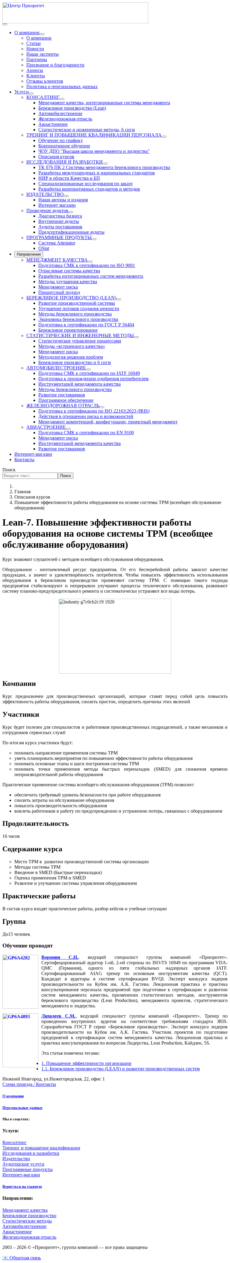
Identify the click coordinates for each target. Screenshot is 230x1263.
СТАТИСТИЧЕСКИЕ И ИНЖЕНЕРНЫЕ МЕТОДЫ (80, 335)
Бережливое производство (29, 1215)
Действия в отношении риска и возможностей (85, 416)
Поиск (9, 469)
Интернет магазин (57, 205)
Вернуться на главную (22, 1186)
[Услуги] (31, 93)
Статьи (33, 43)
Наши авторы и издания (63, 199)
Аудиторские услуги (23, 1164)
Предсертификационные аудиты (71, 232)
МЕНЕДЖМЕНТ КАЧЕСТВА (57, 259)
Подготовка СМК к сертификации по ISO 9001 (86, 265)
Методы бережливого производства (75, 313)
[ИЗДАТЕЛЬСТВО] (66, 196)
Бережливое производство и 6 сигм (74, 362)
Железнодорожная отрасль (65, 118)
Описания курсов (56, 156)
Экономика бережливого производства (78, 319)
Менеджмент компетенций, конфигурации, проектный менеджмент (108, 421)
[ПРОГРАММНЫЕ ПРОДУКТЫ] (94, 239)
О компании (27, 32)
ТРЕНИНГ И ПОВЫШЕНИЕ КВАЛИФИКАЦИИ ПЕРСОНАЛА (94, 135)
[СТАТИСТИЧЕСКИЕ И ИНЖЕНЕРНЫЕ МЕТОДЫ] (136, 337)
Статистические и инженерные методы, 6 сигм (86, 129)
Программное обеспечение (65, 400)
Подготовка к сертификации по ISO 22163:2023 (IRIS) (93, 411)
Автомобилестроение (60, 113)
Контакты (24, 459)
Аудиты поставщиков (60, 226)
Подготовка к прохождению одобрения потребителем (93, 378)
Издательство (16, 1158)
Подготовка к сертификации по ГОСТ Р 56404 (86, 324)
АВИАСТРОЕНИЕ (46, 427)
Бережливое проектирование (68, 330)
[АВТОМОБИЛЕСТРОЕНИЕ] (88, 369)
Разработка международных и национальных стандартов (96, 172)
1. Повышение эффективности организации (86, 1063)
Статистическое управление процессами (79, 340)
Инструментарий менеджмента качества (79, 384)
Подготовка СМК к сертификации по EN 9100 (86, 432)
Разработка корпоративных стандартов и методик (89, 188)
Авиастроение (53, 124)
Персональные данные (22, 1107)
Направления (29, 254)
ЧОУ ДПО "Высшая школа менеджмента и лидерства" (94, 151)
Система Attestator (56, 242)
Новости (35, 48)
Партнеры (36, 59)
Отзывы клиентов (44, 81)
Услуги (21, 91)
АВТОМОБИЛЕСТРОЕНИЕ (56, 367)
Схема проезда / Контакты (29, 1084)
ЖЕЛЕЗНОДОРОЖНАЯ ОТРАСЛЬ (62, 405)
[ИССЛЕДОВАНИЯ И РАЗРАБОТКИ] (105, 164)
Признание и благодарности (55, 64)
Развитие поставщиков (61, 394)
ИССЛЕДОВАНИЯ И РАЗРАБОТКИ (64, 162)
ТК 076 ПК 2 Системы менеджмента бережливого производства (104, 167)
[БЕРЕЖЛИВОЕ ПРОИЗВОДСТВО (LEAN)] (118, 299)
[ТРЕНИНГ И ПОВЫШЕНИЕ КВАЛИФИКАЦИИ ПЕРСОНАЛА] (164, 137)
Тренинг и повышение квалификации (41, 1147)
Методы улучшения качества (67, 281)
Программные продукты (27, 1169)
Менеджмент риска (58, 286)
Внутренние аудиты (58, 221)
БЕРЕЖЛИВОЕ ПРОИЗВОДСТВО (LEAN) (71, 297)
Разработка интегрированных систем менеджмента (90, 276)
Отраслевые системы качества (69, 270)
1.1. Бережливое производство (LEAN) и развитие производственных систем (120, 1068)
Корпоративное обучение (64, 145)
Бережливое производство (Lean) (72, 108)
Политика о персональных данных (62, 86)
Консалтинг (14, 1142)
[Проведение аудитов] (70, 212)
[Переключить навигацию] (4, 24)
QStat (43, 248)
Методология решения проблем (70, 357)
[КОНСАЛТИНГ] (62, 99)
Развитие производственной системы (76, 303)
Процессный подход (59, 292)
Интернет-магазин (33, 454)
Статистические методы (27, 1220)
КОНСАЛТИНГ (43, 97)
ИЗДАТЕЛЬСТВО (45, 194)
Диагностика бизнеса (60, 215)
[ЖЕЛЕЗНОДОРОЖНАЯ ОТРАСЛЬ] (101, 407)
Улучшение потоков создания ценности (78, 308)
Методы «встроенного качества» (71, 346)
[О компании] (42, 34)
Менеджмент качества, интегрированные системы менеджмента (104, 102)
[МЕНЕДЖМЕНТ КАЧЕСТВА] (90, 261)
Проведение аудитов (47, 210)
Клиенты (35, 75)
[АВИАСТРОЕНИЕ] (68, 429)
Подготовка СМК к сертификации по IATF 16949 (89, 373)
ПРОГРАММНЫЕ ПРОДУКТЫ (59, 237)
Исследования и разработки (30, 1153)
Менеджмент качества (25, 1210)
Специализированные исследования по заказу (85, 183)
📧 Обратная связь (21, 1257)
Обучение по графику (60, 140)
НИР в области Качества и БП (69, 178)
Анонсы (34, 70)
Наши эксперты (42, 54)
